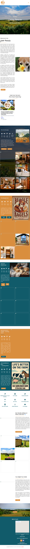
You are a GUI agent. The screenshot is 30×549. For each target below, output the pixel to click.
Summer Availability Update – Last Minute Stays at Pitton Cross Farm (7, 113)
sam (3, 118)
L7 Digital (22, 546)
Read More (2, 117)
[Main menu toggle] (28, 2)
